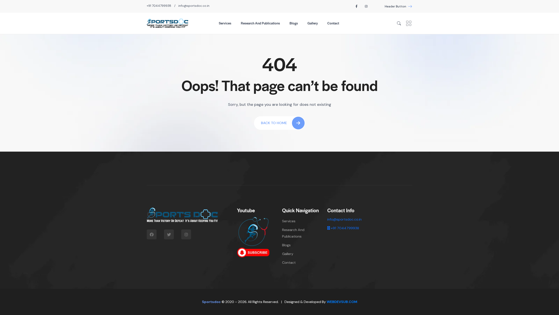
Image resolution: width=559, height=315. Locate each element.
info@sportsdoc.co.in (193, 6)
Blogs (294, 23)
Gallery (312, 23)
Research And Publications (260, 23)
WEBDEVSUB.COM (342, 302)
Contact (333, 23)
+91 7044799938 (159, 6)
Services (225, 23)
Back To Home (274, 123)
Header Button (395, 6)
